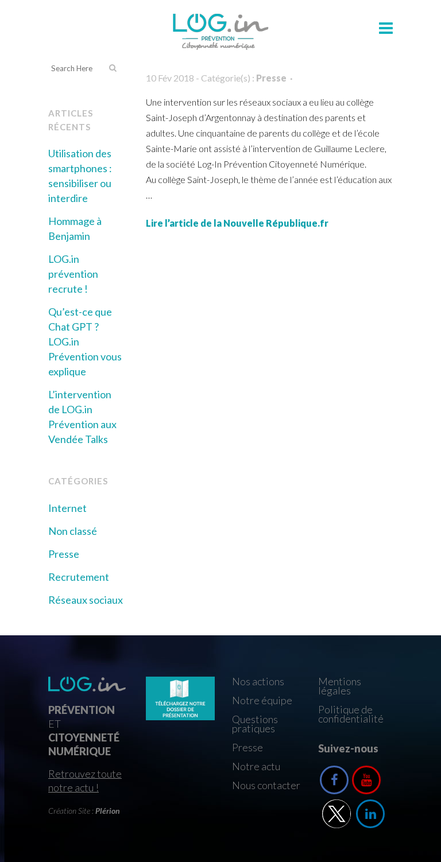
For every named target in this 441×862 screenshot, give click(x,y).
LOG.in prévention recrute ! (73, 274)
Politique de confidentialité (351, 714)
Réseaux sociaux (85, 599)
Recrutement (78, 576)
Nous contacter (266, 785)
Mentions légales (339, 686)
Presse (63, 554)
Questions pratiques (255, 724)
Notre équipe (262, 700)
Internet (67, 508)
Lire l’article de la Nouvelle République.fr (237, 223)
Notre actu (256, 766)
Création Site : (84, 811)
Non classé (72, 531)
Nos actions (258, 681)
